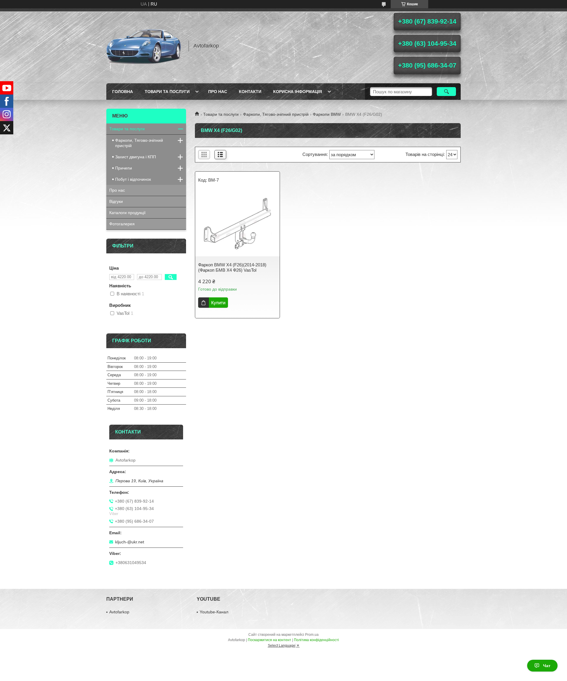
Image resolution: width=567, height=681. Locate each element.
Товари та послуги (167, 91)
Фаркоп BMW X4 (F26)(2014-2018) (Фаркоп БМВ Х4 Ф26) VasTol (232, 267)
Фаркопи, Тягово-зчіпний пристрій (276, 114)
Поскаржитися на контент (269, 640)
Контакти (250, 91)
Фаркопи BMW (327, 114)
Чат (546, 665)
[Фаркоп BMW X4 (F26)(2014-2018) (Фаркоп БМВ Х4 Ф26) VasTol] (237, 223)
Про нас (217, 91)
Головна (122, 91)
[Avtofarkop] (144, 46)
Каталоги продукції (127, 212)
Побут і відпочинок (133, 179)
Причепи (123, 168)
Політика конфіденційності (316, 640)
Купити (218, 302)
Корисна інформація (297, 91)
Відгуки (116, 201)
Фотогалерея (122, 223)
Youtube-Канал (214, 612)
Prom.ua (312, 635)
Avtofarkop (119, 612)
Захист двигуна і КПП (135, 156)
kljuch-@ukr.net (129, 542)
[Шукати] (446, 91)
